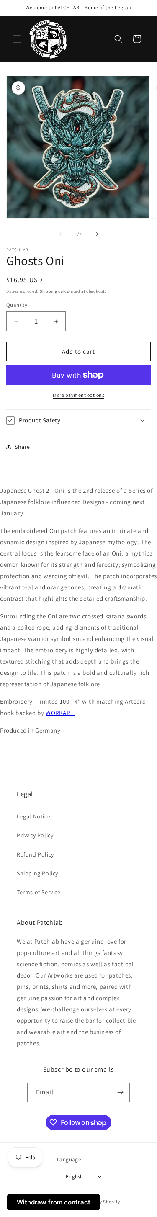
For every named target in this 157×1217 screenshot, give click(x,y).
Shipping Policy (37, 873)
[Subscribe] (120, 1092)
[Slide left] (60, 234)
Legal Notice (33, 816)
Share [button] (22, 446)
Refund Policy (35, 854)
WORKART (60, 713)
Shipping (48, 291)
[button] (17, 39)
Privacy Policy (35, 835)
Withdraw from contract (53, 1202)
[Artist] (74, 713)
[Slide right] (97, 234)
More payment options (78, 395)
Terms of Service (39, 892)
